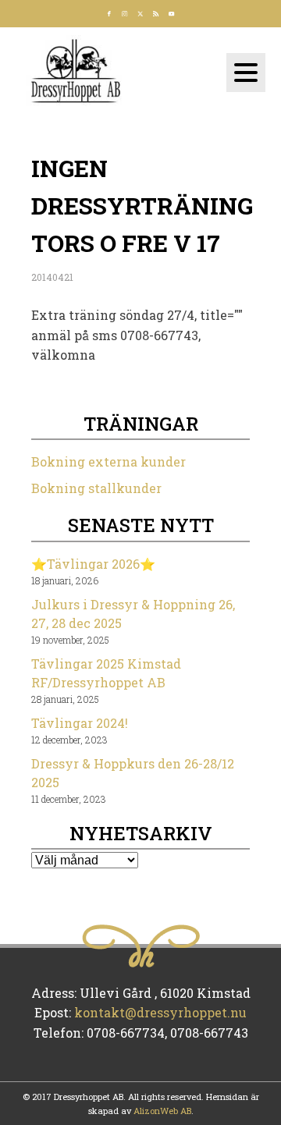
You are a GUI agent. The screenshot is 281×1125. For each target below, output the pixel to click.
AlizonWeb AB (162, 1110)
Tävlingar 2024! (79, 723)
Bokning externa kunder (108, 461)
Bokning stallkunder (96, 488)
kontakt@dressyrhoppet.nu (160, 1012)
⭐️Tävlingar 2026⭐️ (93, 563)
